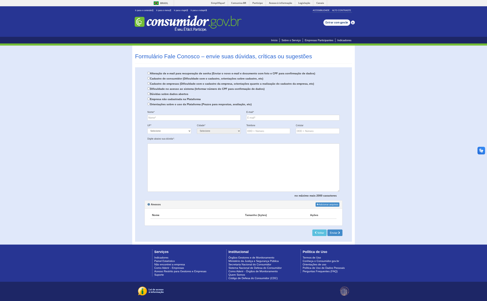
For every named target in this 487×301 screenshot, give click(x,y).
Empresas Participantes (319, 40)
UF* (149, 125)
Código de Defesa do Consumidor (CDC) (253, 278)
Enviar (334, 232)
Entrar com (336, 22)
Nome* (151, 112)
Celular (299, 125)
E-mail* (250, 112)
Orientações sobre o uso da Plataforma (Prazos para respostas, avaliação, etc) (201, 104)
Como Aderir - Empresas (169, 267)
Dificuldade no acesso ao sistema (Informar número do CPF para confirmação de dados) (207, 88)
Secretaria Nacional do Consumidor (249, 264)
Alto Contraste (341, 10)
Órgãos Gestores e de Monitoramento (251, 257)
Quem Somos (236, 274)
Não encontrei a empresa (169, 264)
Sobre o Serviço (291, 40)
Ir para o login (181, 10)
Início (274, 40)
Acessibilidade (321, 10)
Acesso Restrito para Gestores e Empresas (180, 271)
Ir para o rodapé (199, 10)
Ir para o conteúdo (144, 10)
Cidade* (201, 125)
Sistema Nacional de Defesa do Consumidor (255, 267)
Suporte (159, 274)
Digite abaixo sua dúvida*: (161, 138)
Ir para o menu (163, 10)
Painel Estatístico (164, 260)
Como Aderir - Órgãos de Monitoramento (253, 271)
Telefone (250, 125)
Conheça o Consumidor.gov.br (321, 260)
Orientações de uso (314, 264)
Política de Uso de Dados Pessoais (324, 267)
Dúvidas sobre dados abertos (169, 94)
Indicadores (344, 40)
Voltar (320, 232)
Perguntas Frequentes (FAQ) (320, 271)
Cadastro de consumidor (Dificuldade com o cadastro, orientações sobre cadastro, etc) (206, 78)
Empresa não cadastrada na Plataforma (175, 99)
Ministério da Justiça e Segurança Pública (253, 260)
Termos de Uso (312, 257)
